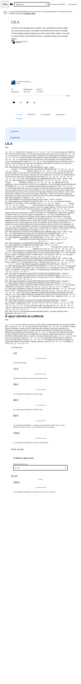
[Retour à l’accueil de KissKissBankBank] (11, 4)
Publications (31, 114)
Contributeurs (60, 114)
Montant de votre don (20, 464)
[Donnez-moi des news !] (13, 102)
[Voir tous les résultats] (47, 4)
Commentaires (46, 114)
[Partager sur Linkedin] (34, 102)
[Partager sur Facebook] (20, 102)
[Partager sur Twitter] (27, 102)
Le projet (19, 114)
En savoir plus (15, 137)
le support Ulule (29, 13)
